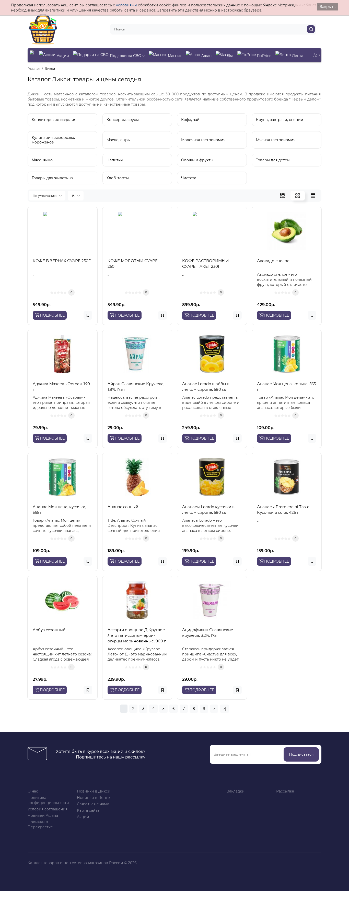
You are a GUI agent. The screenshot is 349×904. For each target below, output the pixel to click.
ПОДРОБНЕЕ (52, 315)
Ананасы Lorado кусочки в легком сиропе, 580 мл (208, 509)
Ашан (206, 55)
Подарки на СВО (126, 55)
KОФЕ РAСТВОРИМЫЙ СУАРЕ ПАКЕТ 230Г (205, 263)
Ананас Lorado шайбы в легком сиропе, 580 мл (205, 386)
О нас (33, 791)
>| (224, 708)
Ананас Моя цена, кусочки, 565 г (59, 509)
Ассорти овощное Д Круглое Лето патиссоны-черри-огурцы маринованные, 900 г (137, 635)
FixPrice (264, 55)
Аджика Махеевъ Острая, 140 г (61, 386)
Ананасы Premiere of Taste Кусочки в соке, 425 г (283, 509)
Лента (297, 55)
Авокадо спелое (273, 260)
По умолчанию (45, 196)
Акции (63, 55)
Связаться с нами (93, 804)
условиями (126, 5)
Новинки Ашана (43, 815)
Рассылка (285, 791)
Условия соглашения (47, 809)
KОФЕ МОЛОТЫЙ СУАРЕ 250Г (133, 263)
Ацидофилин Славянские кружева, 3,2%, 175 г (207, 632)
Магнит (175, 55)
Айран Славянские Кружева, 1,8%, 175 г (136, 386)
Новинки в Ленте (93, 797)
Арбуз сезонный (49, 629)
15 (73, 196)
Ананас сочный (123, 506)
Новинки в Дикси (93, 791)
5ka (230, 55)
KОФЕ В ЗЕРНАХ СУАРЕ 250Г (62, 260)
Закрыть (327, 6)
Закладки (236, 791)
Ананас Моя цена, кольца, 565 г (286, 386)
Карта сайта (88, 810)
